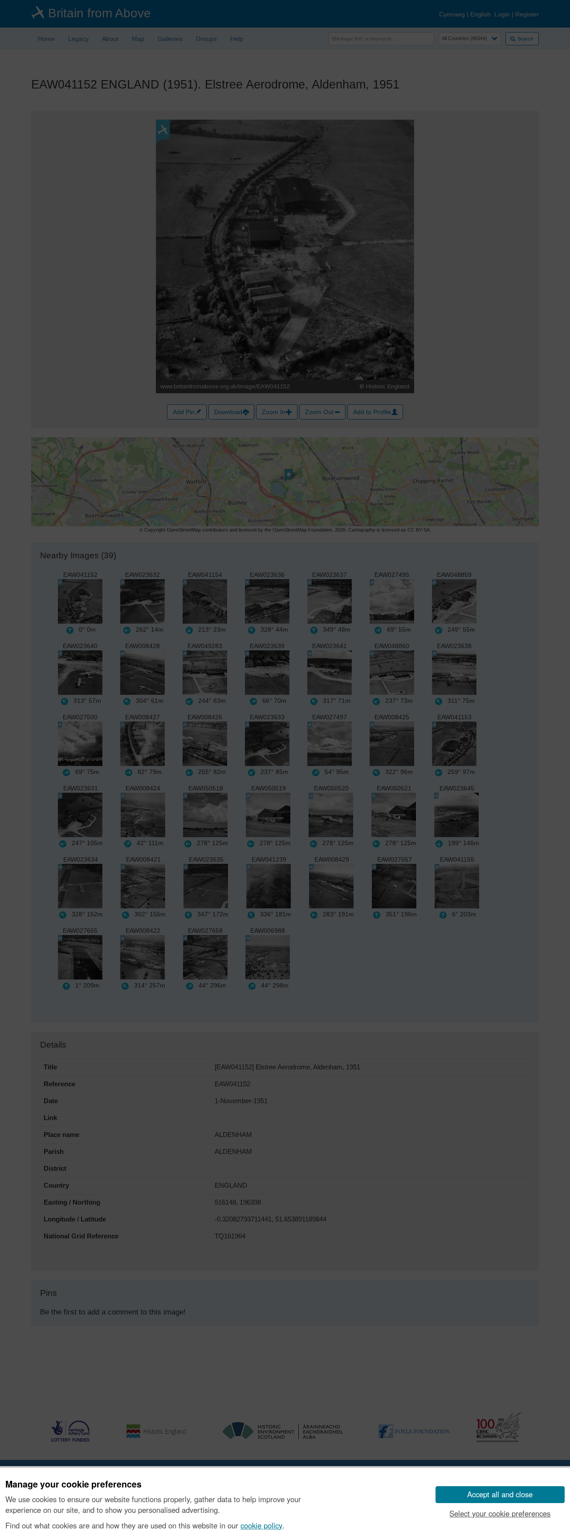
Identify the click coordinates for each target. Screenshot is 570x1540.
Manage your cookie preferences (73, 1484)
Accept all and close (500, 1494)
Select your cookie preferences (499, 1513)
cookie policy (261, 1525)
